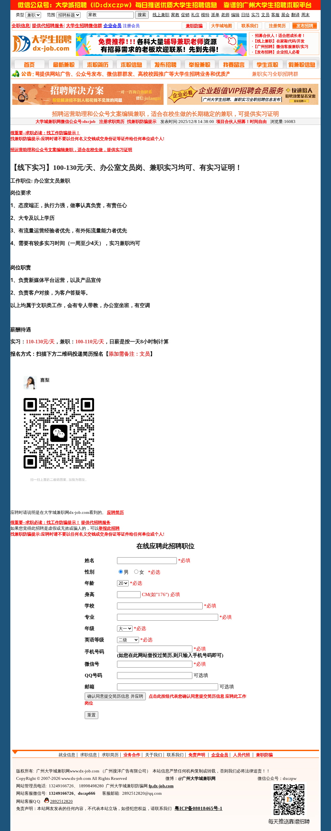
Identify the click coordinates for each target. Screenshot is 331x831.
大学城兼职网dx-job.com (66, 512)
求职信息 (88, 754)
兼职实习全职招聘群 (275, 74)
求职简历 (110, 754)
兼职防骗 (264, 754)
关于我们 (153, 754)
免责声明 (196, 754)
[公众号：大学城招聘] (165, 8)
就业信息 (67, 754)
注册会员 (131, 25)
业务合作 (131, 754)
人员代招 (241, 754)
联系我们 (175, 754)
